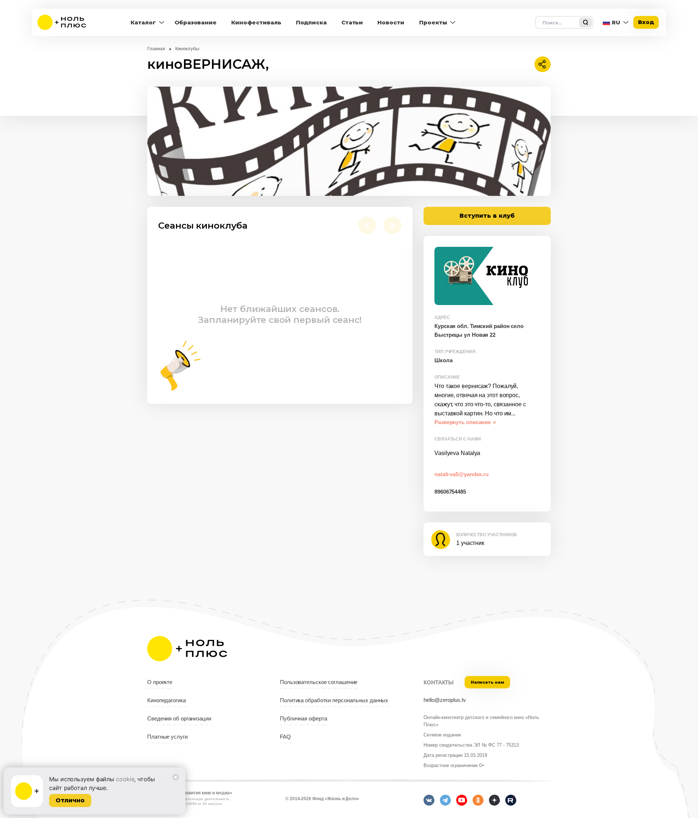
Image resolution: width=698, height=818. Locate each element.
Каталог (143, 22)
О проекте (159, 682)
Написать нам (487, 682)
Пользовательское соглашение (318, 682)
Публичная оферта (303, 719)
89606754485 (450, 492)
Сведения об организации (179, 719)
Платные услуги (167, 737)
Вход (646, 22)
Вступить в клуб (487, 215)
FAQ (285, 737)
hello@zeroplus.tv (445, 700)
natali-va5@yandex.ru (461, 474)
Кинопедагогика (166, 700)
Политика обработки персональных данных (334, 700)
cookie (125, 779)
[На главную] (66, 22)
